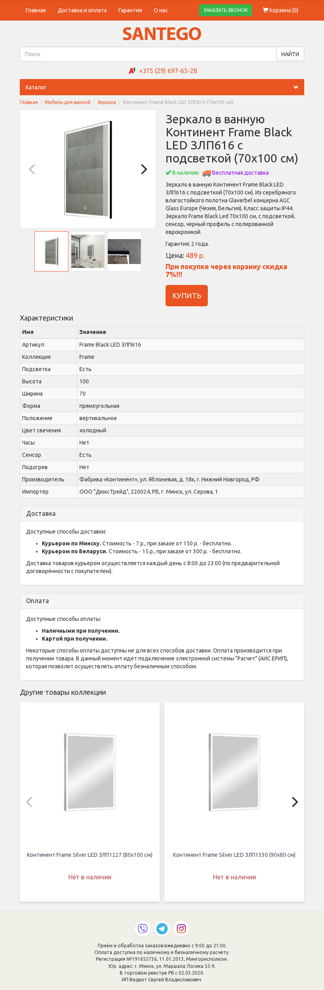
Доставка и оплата (82, 10)
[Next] (143, 169)
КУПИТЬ (186, 296)
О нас (161, 10)
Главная (36, 10)
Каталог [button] (36, 87)
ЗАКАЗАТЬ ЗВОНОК (225, 10)
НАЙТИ (290, 54)
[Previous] (32, 169)
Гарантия (130, 10)
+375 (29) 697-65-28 (168, 70)
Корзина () (283, 10)
